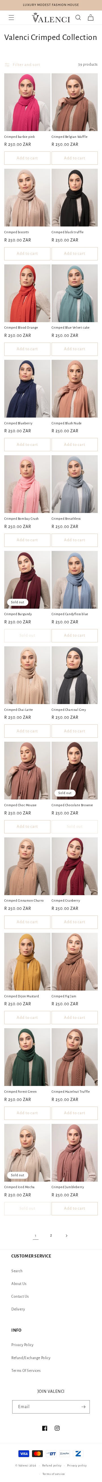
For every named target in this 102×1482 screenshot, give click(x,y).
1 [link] (36, 1235)
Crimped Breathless (66, 518)
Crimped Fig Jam (64, 996)
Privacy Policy (22, 1345)
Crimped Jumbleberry (68, 1187)
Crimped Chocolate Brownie (72, 805)
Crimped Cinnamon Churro (24, 900)
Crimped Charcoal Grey (69, 709)
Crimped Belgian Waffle (70, 136)
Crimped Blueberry (18, 423)
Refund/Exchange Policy (30, 1358)
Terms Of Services (26, 1371)
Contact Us (20, 1297)
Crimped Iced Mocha (19, 1187)
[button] (11, 17)
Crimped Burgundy (18, 614)
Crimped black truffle (68, 232)
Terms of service (53, 1473)
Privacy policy (77, 1465)
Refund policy (52, 1465)
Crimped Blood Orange (21, 327)
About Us (19, 1284)
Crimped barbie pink (19, 136)
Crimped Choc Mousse (20, 805)
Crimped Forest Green (20, 1091)
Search (17, 1271)
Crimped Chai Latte (18, 709)
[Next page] (66, 1235)
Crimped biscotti (16, 232)
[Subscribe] (83, 1406)
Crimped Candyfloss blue (70, 614)
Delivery (18, 1309)
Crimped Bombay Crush (21, 518)
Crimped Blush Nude (67, 423)
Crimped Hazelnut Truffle (71, 1091)
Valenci (23, 1465)
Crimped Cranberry (66, 900)
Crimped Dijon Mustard (21, 996)
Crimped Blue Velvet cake (71, 327)
